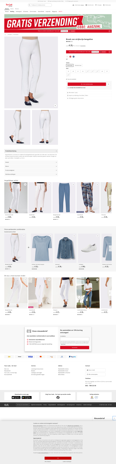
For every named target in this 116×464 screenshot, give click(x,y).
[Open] (109, 31)
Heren (12, 9)
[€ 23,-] (40, 197)
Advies (60, 366)
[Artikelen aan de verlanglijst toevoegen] (108, 84)
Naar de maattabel (72, 79)
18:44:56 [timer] (103, 51)
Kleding (12, 11)
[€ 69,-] (16, 197)
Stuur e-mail (91, 370)
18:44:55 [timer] (73, 31)
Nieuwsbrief (7, 371)
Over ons (6, 369)
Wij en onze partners (38, 425)
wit (67, 59)
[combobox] (43, 5)
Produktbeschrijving (10, 151)
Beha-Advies (61, 374)
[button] (5, 34)
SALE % (60, 11)
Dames (7, 9)
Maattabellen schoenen (64, 372)
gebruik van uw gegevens (73, 425)
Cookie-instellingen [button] (87, 404)
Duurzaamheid (8, 374)
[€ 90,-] (89, 248)
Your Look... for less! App (10, 372)
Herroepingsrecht (71, 404)
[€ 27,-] (64, 292)
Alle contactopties (93, 374)
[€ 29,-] (16, 292)
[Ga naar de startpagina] (9, 5)
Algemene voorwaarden (36, 404)
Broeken (10, 34)
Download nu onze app (22, 394)
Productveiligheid (9, 170)
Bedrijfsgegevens (61, 404)
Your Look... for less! (10, 366)
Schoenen (25, 11)
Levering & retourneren (37, 369)
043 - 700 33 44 (90, 386)
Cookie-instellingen (67, 461)
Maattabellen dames (63, 369)
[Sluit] (114, 418)
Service (33, 366)
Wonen (17, 9)
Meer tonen (63, 344)
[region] (58, 442)
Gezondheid (41, 11)
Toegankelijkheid (52, 404)
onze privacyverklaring (43, 452)
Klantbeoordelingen (10, 174)
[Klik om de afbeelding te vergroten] (55, 105)
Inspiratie (48, 11)
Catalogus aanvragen (36, 372)
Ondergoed (19, 11)
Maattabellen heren (63, 371)
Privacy (45, 404)
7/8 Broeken (15, 34)
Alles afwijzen (48, 461)
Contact (87, 366)
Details (7, 162)
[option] (67, 57)
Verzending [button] (82, 45)
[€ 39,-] (65, 248)
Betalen (33, 371)
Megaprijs (54, 11)
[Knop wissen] (50, 5)
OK (58, 458)
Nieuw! (7, 11)
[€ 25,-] (64, 197)
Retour (7, 166)
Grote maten (33, 11)
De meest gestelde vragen (37, 374)
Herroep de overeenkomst (23, 404)
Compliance (79, 404)
